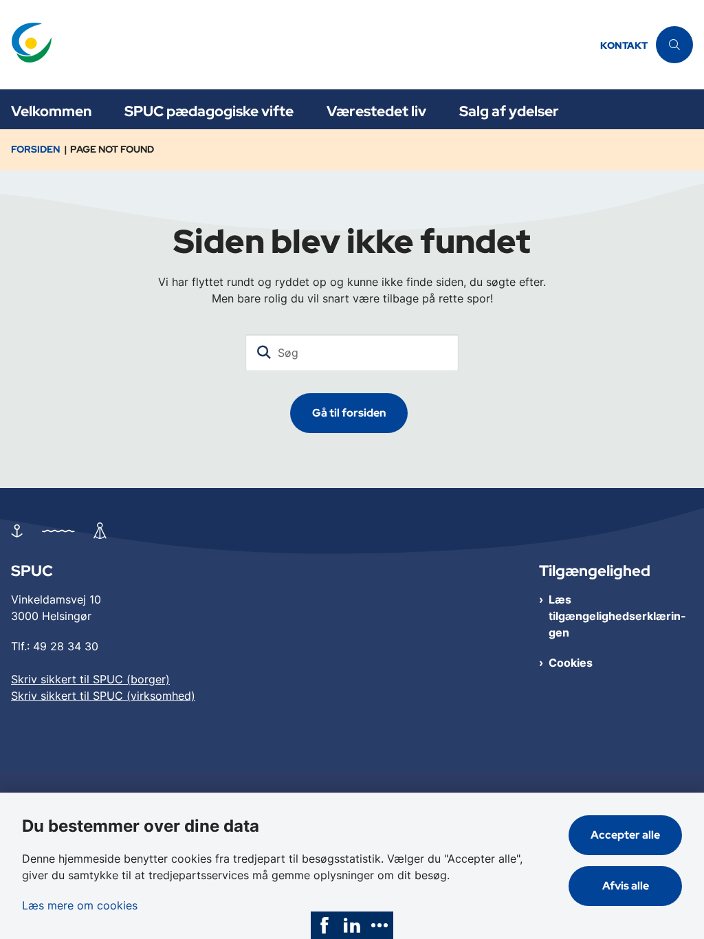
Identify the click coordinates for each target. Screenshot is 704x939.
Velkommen (51, 111)
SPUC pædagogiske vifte (209, 111)
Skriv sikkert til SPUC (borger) (90, 679)
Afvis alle (625, 886)
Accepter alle (625, 835)
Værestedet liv (376, 111)
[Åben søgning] (674, 44)
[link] (324, 925)
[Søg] (264, 352)
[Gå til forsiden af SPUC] (296, 44)
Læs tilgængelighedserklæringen (617, 616)
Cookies (571, 663)
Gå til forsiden (349, 413)
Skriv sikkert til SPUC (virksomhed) (103, 696)
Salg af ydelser (509, 111)
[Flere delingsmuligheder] (379, 925)
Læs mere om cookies (80, 905)
